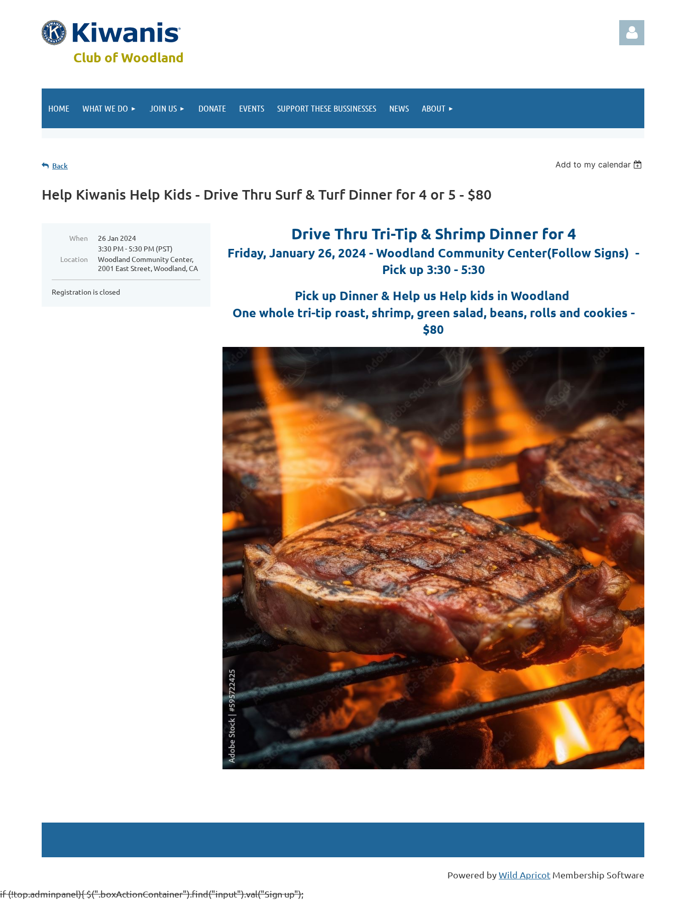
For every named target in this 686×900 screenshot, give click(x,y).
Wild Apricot (524, 874)
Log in (631, 32)
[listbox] (599, 164)
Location (74, 258)
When (78, 237)
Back (60, 165)
